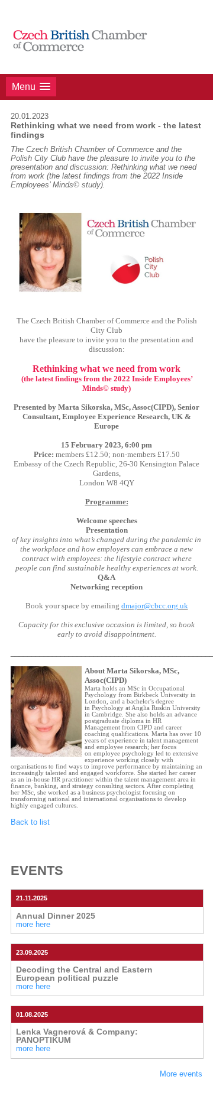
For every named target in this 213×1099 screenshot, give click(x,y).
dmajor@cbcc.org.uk (154, 605)
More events (181, 1073)
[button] (31, 86)
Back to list (30, 822)
